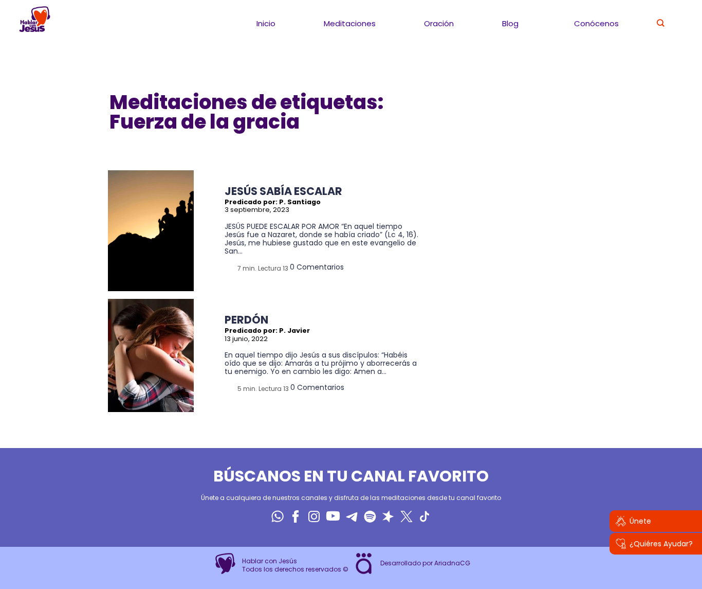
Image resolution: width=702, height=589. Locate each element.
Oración (439, 23)
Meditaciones (350, 23)
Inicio (265, 23)
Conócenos (596, 23)
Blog (510, 23)
